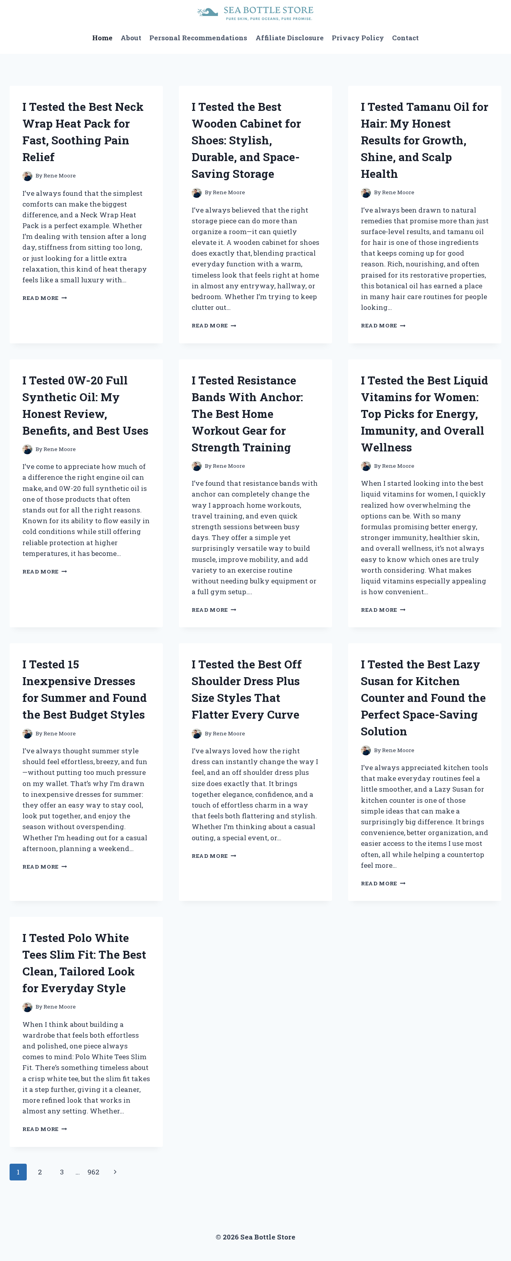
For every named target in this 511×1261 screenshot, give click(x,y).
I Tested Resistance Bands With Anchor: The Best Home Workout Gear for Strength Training (247, 414)
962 (93, 1171)
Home (102, 37)
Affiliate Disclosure (290, 37)
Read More (44, 297)
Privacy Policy (358, 37)
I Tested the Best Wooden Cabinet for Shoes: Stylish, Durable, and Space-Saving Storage (246, 140)
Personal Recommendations (198, 37)
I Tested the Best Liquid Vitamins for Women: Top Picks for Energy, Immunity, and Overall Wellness (424, 414)
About (131, 37)
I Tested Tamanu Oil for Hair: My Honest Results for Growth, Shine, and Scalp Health (424, 140)
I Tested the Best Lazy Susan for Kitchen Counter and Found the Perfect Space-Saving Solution (423, 698)
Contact (405, 37)
